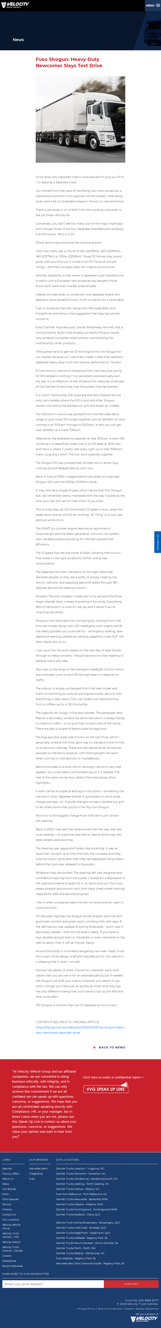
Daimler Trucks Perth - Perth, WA (75, 1248)
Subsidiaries (9, 1260)
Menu (151, 5)
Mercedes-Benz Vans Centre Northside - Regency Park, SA (90, 1263)
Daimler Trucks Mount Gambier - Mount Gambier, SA (87, 1243)
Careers (6, 1255)
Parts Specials (10, 1199)
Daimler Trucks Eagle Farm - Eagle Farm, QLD (83, 1232)
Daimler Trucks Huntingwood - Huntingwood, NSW (86, 1209)
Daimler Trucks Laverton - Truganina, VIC (80, 1168)
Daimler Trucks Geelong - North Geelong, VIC (82, 1183)
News (5, 1183)
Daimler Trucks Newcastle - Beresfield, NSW (82, 1199)
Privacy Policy (86, 1309)
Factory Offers (10, 1173)
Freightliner (36, 1173)
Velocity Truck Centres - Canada (12, 1249)
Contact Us (9, 1214)
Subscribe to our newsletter (25, 1273)
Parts (5, 1194)
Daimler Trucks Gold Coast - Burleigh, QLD (81, 1227)
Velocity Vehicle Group (11, 1226)
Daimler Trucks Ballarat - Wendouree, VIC (80, 1253)
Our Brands (9, 1189)
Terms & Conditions (110, 1309)
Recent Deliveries (12, 1266)
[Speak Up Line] (106, 1088)
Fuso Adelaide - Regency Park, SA (76, 1258)
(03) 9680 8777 (149, 1300)
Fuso (32, 1178)
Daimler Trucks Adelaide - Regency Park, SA (82, 1237)
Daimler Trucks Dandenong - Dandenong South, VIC (87, 1178)
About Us (8, 1178)
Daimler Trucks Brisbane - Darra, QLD (78, 1214)
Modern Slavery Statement (142, 1309)
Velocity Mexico (11, 1242)
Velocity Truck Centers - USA (10, 1235)
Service (6, 1204)
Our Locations (10, 1219)
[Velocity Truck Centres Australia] (14, 4)
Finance (7, 1209)
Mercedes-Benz (38, 1168)
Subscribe (131, 1284)
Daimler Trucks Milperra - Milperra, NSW (79, 1204)
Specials (7, 1168)
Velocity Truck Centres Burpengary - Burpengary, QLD (88, 1222)
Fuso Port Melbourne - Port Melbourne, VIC (81, 1194)
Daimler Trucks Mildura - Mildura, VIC (78, 1189)
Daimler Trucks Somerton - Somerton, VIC (81, 1173)
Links (6, 1159)
